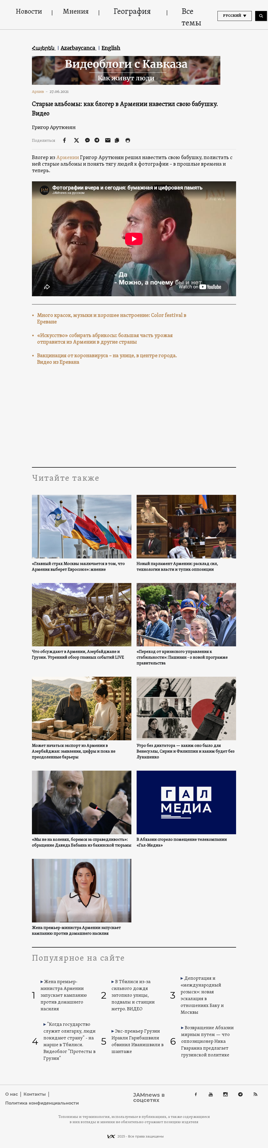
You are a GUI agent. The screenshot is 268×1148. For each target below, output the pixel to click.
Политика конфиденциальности (42, 1103)
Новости (29, 12)
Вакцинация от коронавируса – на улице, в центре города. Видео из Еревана (107, 359)
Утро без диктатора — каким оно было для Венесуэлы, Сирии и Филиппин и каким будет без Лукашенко (185, 751)
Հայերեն (44, 48)
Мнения (76, 12)
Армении (67, 157)
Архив (40, 91)
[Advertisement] (134, 417)
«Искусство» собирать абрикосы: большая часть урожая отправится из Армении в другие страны (105, 339)
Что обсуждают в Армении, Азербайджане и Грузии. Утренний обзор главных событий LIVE (78, 654)
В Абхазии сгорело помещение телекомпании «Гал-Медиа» (182, 842)
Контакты (35, 1094)
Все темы (191, 17)
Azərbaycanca (79, 48)
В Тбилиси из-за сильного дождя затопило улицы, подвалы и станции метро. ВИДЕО (133, 995)
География (132, 12)
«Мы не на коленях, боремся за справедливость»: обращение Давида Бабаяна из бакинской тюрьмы (81, 842)
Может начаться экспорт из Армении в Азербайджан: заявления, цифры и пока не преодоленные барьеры (73, 751)
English (111, 48)
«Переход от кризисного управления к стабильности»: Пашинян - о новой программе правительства (182, 657)
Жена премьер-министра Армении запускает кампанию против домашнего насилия (76, 930)
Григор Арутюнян (54, 127)
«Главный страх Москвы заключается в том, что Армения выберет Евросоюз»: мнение (78, 566)
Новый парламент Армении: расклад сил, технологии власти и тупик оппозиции (177, 566)
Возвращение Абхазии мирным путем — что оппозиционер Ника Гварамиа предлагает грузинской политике (207, 1041)
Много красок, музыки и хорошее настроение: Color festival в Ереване (111, 319)
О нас (11, 1094)
